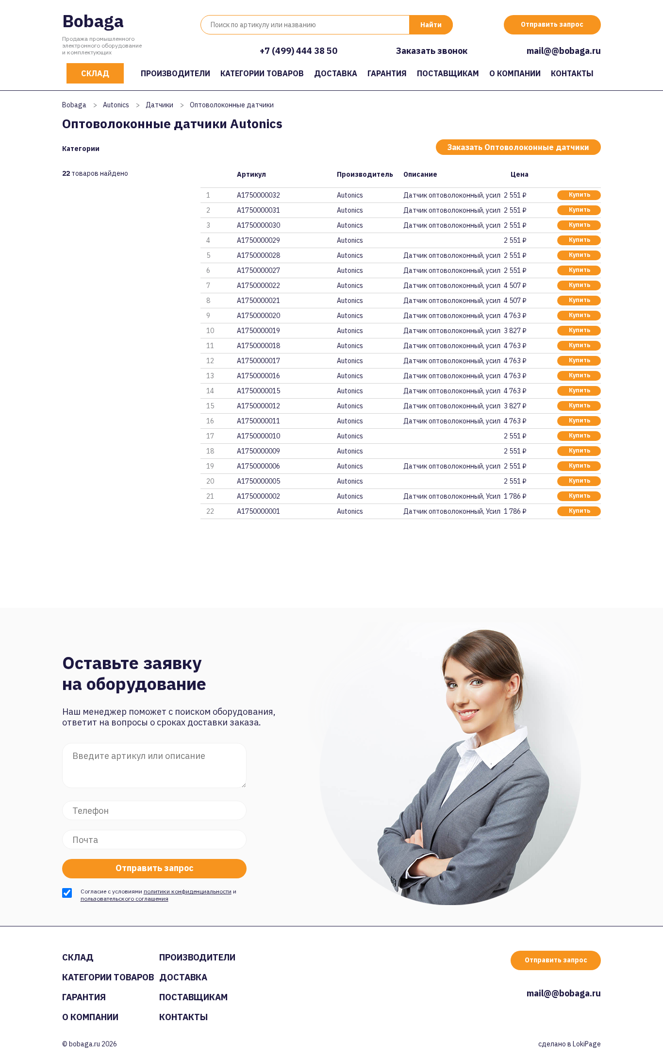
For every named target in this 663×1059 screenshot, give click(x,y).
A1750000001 (258, 511)
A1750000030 (258, 225)
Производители (175, 73)
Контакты (572, 73)
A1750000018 (258, 345)
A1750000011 (258, 421)
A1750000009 (258, 451)
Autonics (116, 105)
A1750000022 (258, 285)
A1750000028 (258, 255)
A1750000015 (258, 391)
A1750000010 (258, 436)
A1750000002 (258, 496)
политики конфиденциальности (188, 891)
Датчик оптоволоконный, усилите (451, 195)
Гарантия (387, 73)
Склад (95, 73)
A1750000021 (258, 300)
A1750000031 (258, 210)
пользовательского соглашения (124, 898)
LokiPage (587, 1044)
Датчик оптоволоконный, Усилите (451, 496)
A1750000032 (258, 195)
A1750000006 (258, 466)
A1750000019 (258, 330)
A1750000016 (258, 375)
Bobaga (93, 20)
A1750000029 (258, 240)
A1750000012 (258, 406)
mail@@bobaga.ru (564, 50)
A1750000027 (258, 270)
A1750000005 (258, 481)
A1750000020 (258, 315)
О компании (515, 73)
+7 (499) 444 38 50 (298, 50)
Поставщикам (448, 73)
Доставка (335, 73)
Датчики (159, 105)
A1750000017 (258, 360)
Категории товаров (262, 73)
